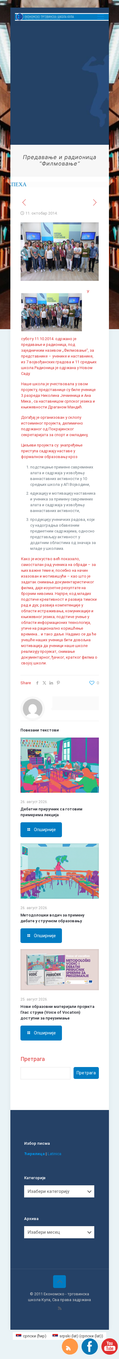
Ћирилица (34, 1153)
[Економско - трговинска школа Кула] (62, 17)
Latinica (54, 1153)
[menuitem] (31, 1336)
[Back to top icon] (59, 1281)
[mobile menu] (101, 17)
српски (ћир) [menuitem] (34, 1336)
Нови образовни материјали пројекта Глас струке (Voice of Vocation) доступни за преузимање (57, 1012)
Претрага (32, 1059)
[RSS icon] (59, 1308)
